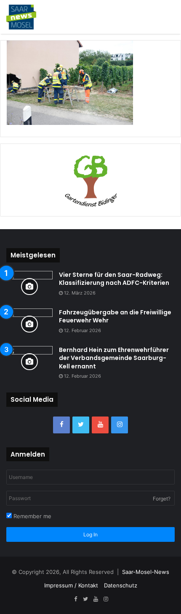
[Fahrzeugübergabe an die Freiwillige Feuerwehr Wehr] (29, 324)
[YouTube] (100, 425)
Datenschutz (120, 585)
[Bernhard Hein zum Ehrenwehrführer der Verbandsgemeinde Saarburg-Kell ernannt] (29, 362)
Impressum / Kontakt (71, 585)
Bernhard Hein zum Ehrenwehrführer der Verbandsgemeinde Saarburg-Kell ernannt (114, 358)
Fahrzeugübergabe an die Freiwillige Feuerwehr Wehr (115, 316)
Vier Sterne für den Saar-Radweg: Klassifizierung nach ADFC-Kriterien (114, 278)
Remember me (31, 516)
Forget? (161, 498)
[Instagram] (119, 425)
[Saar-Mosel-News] (21, 17)
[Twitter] (80, 425)
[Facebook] (61, 425)
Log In (90, 534)
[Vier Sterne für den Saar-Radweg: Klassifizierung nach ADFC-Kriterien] (29, 287)
